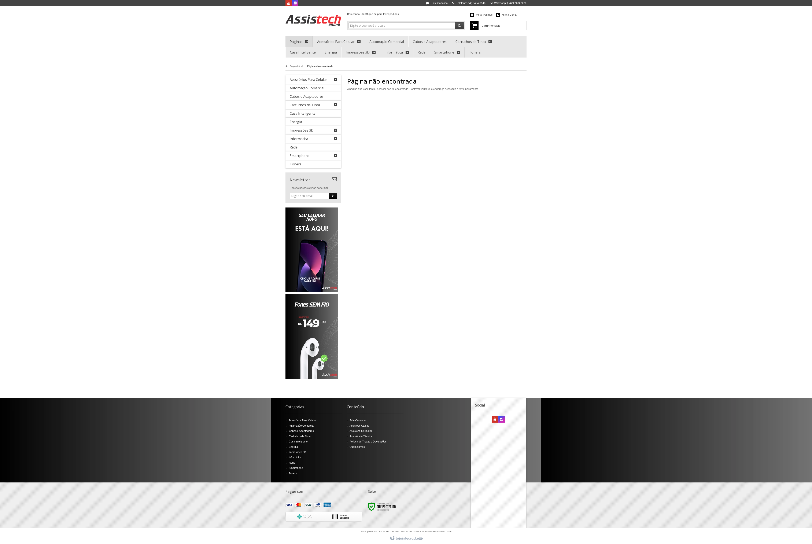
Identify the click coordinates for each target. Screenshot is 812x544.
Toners (293, 473)
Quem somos (357, 446)
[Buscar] (459, 25)
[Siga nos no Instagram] (295, 3)
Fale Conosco (439, 3)
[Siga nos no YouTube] (495, 419)
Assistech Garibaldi (361, 431)
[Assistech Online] (313, 20)
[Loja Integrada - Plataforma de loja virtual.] (406, 538)
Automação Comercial (301, 425)
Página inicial (296, 66)
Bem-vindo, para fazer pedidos (373, 14)
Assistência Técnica (361, 436)
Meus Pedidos (484, 14)
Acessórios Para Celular (303, 420)
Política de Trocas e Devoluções (368, 441)
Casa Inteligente (298, 441)
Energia (293, 446)
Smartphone (296, 468)
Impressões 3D (297, 452)
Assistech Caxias (359, 425)
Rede (292, 462)
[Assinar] (333, 196)
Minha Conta (509, 14)
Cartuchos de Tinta (300, 436)
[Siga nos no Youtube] (288, 3)
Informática (295, 457)
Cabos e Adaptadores (301, 431)
